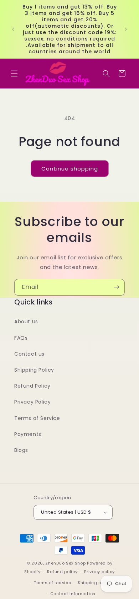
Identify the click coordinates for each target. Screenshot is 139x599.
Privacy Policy (32, 401)
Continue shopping (69, 168)
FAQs (20, 337)
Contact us (29, 353)
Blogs (21, 450)
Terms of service (52, 582)
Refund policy (62, 571)
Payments (27, 434)
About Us (26, 321)
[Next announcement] (126, 29)
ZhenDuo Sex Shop (65, 563)
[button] (14, 73)
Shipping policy (95, 582)
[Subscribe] (116, 287)
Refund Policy (32, 385)
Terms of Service (37, 418)
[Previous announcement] (13, 29)
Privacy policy (99, 571)
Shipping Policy (34, 369)
